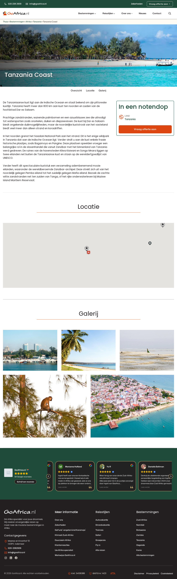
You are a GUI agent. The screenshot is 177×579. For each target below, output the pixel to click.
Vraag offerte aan (158, 3)
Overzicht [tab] (76, 90)
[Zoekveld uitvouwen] (169, 13)
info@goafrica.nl (38, 3)
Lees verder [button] (55, 487)
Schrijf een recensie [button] (25, 481)
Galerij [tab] (102, 90)
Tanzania (37, 21)
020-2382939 (14, 548)
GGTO (96, 573)
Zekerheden (137, 3)
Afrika (28, 21)
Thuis (5, 21)
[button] (171, 476)
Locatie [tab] (90, 90)
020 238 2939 (14, 3)
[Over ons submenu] (132, 13)
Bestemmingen (17, 21)
